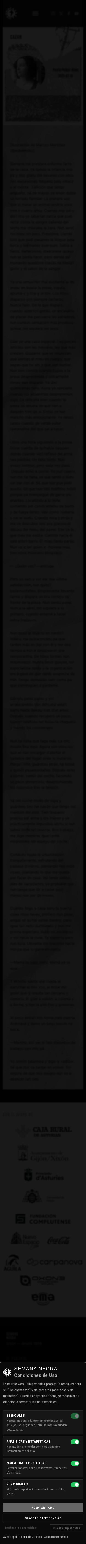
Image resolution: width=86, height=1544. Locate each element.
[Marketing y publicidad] (75, 1463)
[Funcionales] (75, 1484)
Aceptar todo (43, 1507)
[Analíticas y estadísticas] (75, 1441)
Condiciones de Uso (56, 1537)
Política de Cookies (30, 1537)
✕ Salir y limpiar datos (66, 1528)
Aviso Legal (10, 1537)
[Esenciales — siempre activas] (75, 1416)
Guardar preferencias (43, 1518)
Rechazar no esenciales (20, 1527)
